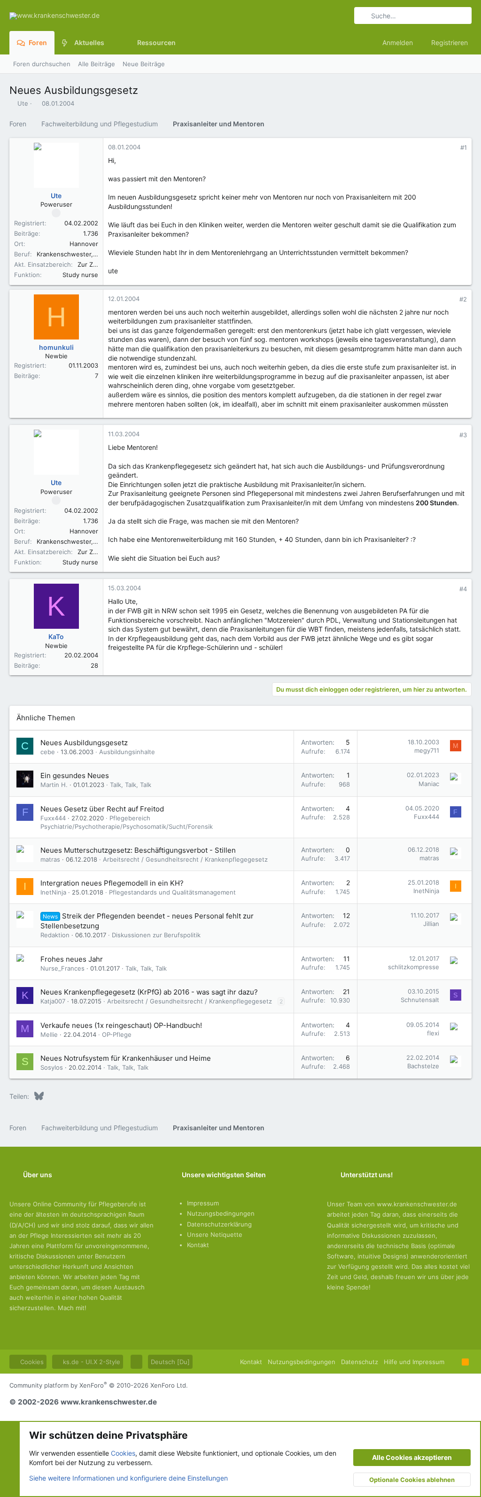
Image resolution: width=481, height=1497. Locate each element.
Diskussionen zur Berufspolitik (156, 935)
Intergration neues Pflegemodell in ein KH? (112, 883)
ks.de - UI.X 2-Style (90, 1362)
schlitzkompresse (413, 967)
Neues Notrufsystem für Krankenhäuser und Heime (125, 1058)
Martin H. (54, 784)
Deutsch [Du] (170, 1362)
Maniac (429, 783)
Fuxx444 (53, 818)
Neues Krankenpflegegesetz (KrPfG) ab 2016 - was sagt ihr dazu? (149, 992)
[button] (111, 43)
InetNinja (53, 892)
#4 (463, 589)
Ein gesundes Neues (74, 775)
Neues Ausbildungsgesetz (84, 742)
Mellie (49, 1034)
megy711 (426, 750)
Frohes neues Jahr (71, 959)
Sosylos (51, 1067)
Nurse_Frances (62, 968)
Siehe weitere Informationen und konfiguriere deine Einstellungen (128, 1478)
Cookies (31, 1362)
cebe (47, 752)
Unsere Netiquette (214, 1234)
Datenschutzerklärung (219, 1224)
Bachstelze (423, 1066)
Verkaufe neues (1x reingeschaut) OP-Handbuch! (121, 1025)
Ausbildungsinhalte (127, 752)
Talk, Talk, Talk (130, 784)
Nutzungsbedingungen (221, 1213)
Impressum (203, 1203)
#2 (463, 299)
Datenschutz (359, 1362)
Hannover (84, 243)
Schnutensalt (420, 999)
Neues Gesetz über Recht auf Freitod (102, 808)
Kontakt (198, 1245)
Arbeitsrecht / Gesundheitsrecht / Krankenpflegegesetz (185, 859)
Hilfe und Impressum (414, 1362)
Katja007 (52, 1001)
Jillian (431, 923)
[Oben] (453, 1362)
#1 (463, 147)
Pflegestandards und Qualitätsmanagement (172, 892)
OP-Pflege (117, 1034)
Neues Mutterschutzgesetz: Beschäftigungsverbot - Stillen (138, 850)
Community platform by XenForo (98, 1385)
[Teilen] (450, 147)
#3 (463, 435)
